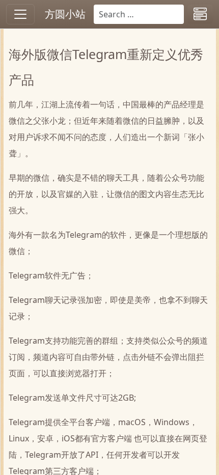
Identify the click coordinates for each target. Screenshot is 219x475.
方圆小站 (65, 14)
